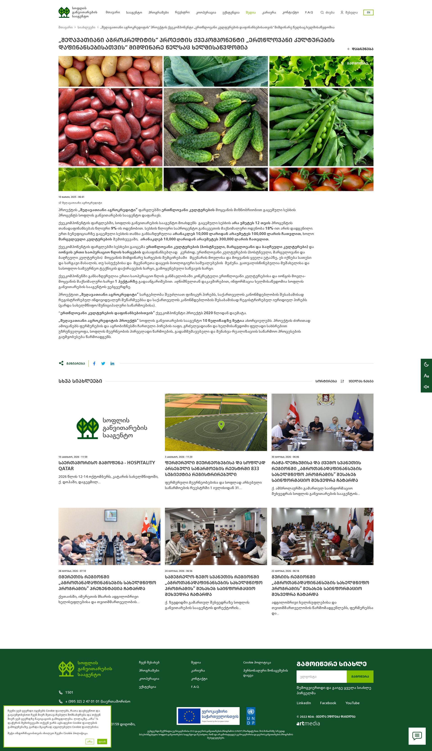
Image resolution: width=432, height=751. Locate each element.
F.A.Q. (195, 687)
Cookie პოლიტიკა (257, 662)
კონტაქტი (290, 12)
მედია (251, 12)
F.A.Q (309, 12)
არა (89, 741)
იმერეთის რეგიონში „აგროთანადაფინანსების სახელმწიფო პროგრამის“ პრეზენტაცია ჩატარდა (107, 582)
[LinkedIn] (112, 363)
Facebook (328, 703)
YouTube (352, 703)
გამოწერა (360, 677)
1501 (69, 692)
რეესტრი (182, 12)
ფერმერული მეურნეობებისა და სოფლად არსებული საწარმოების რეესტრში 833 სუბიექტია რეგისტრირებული (215, 468)
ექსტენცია (231, 12)
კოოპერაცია (206, 12)
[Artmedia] (308, 723)
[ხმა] (426, 386)
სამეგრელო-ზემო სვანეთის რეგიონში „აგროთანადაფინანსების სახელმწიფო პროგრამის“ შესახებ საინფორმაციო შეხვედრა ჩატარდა (214, 585)
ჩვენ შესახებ (149, 662)
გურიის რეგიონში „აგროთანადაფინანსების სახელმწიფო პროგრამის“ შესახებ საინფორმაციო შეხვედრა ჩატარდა (320, 585)
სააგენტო (134, 12)
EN (368, 12)
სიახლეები (86, 27)
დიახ (102, 741)
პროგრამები (158, 12)
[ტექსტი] (426, 375)
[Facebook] (94, 363)
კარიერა (269, 12)
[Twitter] (103, 363)
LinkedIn (304, 703)
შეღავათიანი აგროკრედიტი (82, 202)
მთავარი (113, 12)
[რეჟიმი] (426, 364)
